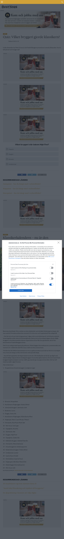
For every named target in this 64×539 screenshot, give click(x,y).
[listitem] (32, 264)
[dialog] (32, 269)
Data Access (32, 296)
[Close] (59, 243)
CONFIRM (21, 290)
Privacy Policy (40, 296)
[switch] (51, 268)
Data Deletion (23, 296)
